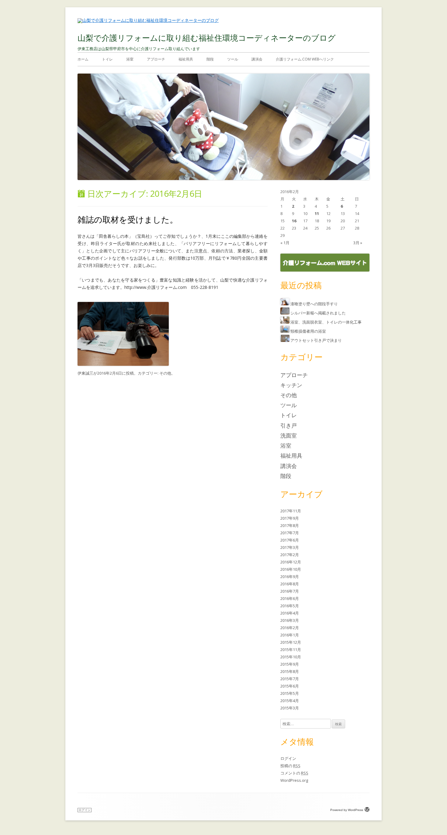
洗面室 (288, 435)
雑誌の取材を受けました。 (128, 219)
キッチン (291, 385)
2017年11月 (290, 511)
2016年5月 (289, 605)
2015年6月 (289, 686)
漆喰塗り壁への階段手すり (314, 304)
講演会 (256, 59)
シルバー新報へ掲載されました (318, 313)
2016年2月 (289, 627)
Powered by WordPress (346, 810)
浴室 (129, 59)
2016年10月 (290, 569)
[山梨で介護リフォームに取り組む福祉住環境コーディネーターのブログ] (148, 20)
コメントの (294, 773)
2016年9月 (289, 576)
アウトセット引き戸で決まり (316, 340)
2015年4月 (289, 700)
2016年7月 (289, 591)
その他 (165, 373)
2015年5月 (289, 693)
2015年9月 (289, 664)
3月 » (357, 242)
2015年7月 (289, 678)
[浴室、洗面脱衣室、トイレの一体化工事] (285, 322)
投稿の (290, 765)
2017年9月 (289, 518)
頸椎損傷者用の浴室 (308, 331)
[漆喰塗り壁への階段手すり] (285, 304)
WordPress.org (294, 780)
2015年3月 (289, 708)
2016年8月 (289, 584)
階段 (210, 59)
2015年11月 (290, 649)
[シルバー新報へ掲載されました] (285, 313)
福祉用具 (185, 59)
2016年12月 (290, 562)
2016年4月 (289, 613)
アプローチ (156, 59)
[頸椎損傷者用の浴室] (285, 331)
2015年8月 (289, 671)
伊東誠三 (85, 373)
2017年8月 (289, 525)
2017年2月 (289, 554)
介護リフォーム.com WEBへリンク (305, 59)
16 (294, 220)
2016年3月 (289, 620)
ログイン (288, 758)
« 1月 (284, 242)
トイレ (107, 59)
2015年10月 (290, 657)
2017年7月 (289, 532)
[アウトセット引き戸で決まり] (285, 340)
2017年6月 (289, 540)
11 (317, 213)
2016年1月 (289, 635)
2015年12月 (290, 642)
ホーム (83, 59)
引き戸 (288, 425)
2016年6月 (289, 598)
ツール (232, 59)
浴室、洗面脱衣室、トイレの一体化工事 (326, 322)
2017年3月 (289, 547)
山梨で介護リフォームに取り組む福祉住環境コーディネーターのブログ (207, 37)
